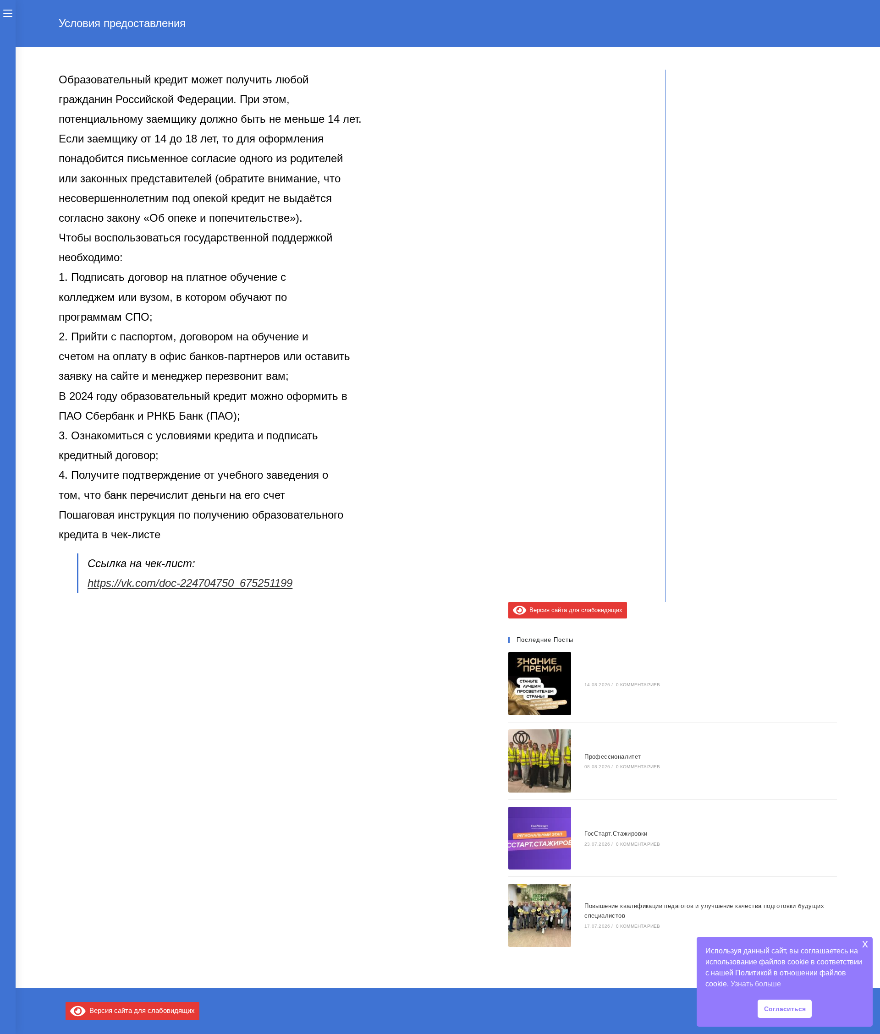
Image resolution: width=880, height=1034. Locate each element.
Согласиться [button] (785, 1008)
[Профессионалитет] (540, 761)
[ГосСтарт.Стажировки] (540, 838)
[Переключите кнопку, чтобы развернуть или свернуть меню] (8, 12)
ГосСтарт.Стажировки (616, 833)
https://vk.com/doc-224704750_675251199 (190, 583)
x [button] (865, 943)
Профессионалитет (612, 756)
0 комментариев (638, 684)
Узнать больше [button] (756, 984)
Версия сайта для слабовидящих (574, 610)
